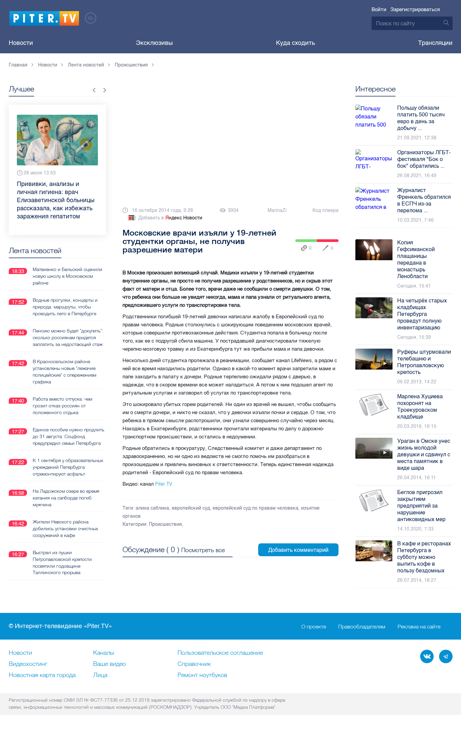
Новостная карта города (42, 675)
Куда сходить (295, 43)
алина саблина (152, 508)
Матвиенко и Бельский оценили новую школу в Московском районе (67, 276)
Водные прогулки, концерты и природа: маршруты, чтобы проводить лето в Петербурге (65, 307)
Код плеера (325, 210)
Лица (100, 675)
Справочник (194, 664)
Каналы (103, 653)
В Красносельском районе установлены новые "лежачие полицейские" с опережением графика (64, 371)
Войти (379, 9)
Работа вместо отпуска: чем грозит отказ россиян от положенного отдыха (62, 405)
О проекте (313, 626)
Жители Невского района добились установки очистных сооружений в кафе (65, 528)
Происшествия (165, 524)
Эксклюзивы (154, 43)
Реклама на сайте (419, 626)
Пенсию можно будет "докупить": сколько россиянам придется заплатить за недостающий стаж (68, 337)
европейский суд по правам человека (255, 508)
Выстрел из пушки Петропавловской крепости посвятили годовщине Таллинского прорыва (62, 562)
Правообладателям (361, 626)
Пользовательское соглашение (220, 653)
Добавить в (170, 218)
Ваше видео (109, 664)
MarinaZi (277, 210)
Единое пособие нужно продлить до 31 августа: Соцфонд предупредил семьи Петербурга (68, 436)
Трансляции (435, 43)
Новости (21, 43)
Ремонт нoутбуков (202, 675)
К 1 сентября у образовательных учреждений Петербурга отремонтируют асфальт (68, 467)
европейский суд (191, 508)
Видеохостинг (28, 664)
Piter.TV (163, 484)
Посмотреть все (203, 550)
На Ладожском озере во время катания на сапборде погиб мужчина (66, 498)
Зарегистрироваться (415, 9)
